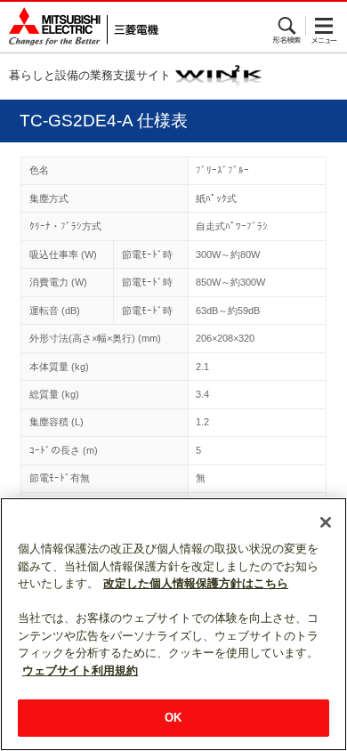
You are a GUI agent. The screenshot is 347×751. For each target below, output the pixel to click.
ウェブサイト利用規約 (80, 670)
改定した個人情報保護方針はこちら (195, 583)
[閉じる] (325, 522)
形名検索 (288, 25)
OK (173, 717)
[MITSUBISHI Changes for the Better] (79, 27)
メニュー (324, 25)
